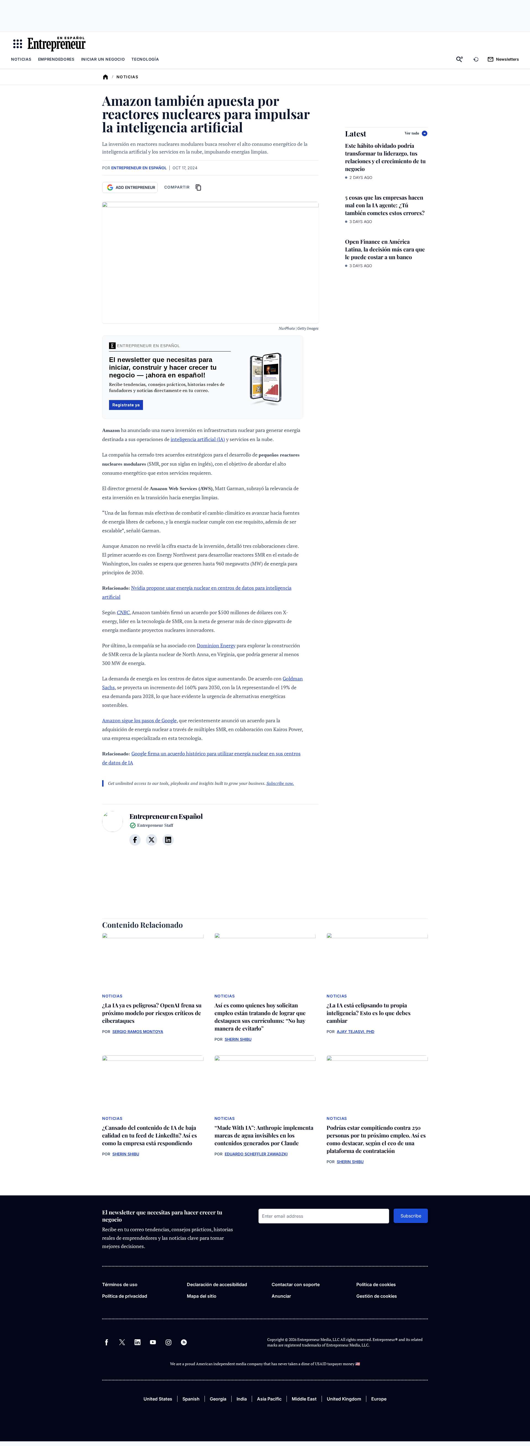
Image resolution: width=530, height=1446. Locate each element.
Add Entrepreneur (135, 187)
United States (158, 1399)
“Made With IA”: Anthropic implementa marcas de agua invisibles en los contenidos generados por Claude (263, 1135)
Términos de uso (119, 1284)
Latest (355, 133)
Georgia (218, 1399)
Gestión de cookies (376, 1296)
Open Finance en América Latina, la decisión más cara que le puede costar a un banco (385, 249)
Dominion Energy (216, 645)
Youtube (153, 1342)
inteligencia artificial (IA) (198, 439)
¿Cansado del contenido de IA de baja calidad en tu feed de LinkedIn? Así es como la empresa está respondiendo (149, 1135)
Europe (378, 1399)
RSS (184, 1342)
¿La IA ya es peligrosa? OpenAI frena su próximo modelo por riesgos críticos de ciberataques (152, 1012)
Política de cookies (376, 1284)
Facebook (107, 1342)
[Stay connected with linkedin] (168, 839)
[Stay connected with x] (151, 839)
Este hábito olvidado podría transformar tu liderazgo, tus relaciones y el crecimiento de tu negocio (385, 157)
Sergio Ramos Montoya (137, 1031)
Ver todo (412, 133)
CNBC (123, 612)
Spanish (191, 1399)
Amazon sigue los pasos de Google (139, 720)
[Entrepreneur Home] (105, 77)
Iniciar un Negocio (103, 59)
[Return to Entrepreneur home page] (57, 44)
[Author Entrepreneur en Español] (112, 831)
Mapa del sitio (201, 1296)
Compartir (177, 187)
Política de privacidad (124, 1296)
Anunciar (281, 1296)
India (242, 1399)
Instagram (168, 1342)
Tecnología (145, 59)
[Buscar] (459, 59)
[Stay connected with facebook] (135, 839)
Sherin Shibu (238, 1039)
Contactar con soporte (296, 1284)
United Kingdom (344, 1399)
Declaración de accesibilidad (217, 1284)
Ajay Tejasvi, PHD (355, 1031)
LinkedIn (137, 1342)
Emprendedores (56, 59)
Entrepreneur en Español (139, 167)
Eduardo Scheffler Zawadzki (256, 1154)
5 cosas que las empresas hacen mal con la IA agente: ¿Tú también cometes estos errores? (385, 205)
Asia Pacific (269, 1399)
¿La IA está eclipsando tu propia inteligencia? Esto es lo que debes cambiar (368, 1012)
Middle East (304, 1399)
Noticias (21, 59)
